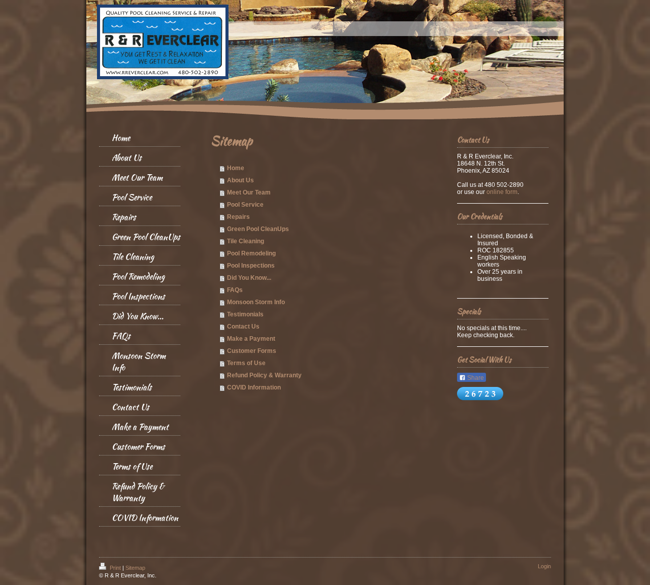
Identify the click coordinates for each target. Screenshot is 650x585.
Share (475, 377)
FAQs (235, 290)
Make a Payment (251, 338)
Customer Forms (251, 350)
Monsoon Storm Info (256, 302)
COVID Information (254, 387)
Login (544, 566)
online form (501, 192)
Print (115, 568)
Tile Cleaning (245, 241)
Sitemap (135, 568)
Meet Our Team (249, 192)
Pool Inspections (251, 265)
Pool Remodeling (251, 253)
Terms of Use (246, 363)
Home (235, 168)
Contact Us (243, 326)
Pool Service (245, 204)
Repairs (238, 216)
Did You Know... (249, 277)
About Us (240, 180)
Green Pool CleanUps (258, 229)
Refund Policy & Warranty (264, 375)
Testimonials (245, 314)
